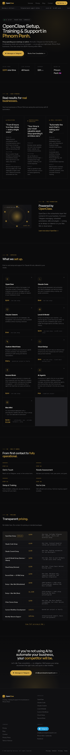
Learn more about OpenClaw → (48, 231)
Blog (43, 3)
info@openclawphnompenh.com (47, 733)
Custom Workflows (42, 712)
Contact (50, 3)
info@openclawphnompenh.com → (46, 673)
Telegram (44, 729)
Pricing (38, 3)
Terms (65, 751)
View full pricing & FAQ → (35, 624)
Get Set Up (61, 3)
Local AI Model (41, 709)
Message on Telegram (14, 53)
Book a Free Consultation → (36, 53)
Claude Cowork (42, 705)
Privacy (60, 751)
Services (30, 3)
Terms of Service (7, 740)
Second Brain (41, 718)
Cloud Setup (41, 715)
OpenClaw (40, 699)
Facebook (40, 738)
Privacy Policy (7, 737)
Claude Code (41, 702)
